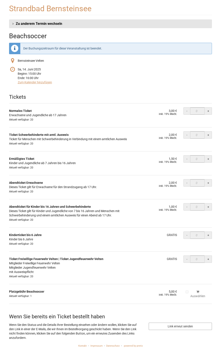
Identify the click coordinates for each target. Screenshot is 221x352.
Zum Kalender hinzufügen (35, 82)
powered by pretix (133, 345)
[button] (110, 24)
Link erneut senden (180, 326)
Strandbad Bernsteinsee (50, 8)
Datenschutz (113, 345)
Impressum (96, 345)
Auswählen (197, 296)
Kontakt (82, 345)
